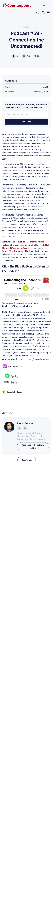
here (36, 303)
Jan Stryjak (11, 245)
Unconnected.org (19, 248)
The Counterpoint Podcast (35, 241)
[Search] (43, 12)
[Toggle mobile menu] (48, 12)
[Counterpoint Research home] (11, 5)
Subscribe (26, 122)
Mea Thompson (16, 251)
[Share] (38, 12)
